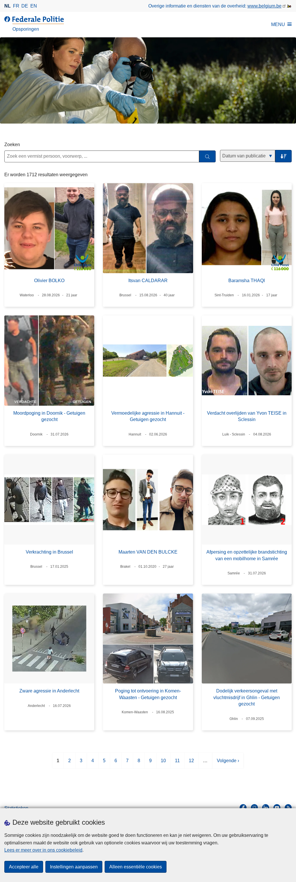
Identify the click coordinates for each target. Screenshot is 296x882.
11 (177, 763)
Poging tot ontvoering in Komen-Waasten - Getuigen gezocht (148, 694)
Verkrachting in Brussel (49, 552)
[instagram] (254, 807)
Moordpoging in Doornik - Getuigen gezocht (49, 416)
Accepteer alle (23, 866)
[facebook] (243, 807)
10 (163, 763)
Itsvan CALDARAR (148, 280)
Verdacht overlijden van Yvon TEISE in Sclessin (246, 416)
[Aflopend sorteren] (283, 156)
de (24, 5)
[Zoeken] (207, 156)
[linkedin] (265, 807)
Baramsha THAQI (246, 280)
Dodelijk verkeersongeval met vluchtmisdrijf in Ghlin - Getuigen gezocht (246, 697)
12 (191, 763)
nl (7, 5)
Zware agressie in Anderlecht (49, 690)
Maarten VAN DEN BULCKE (148, 552)
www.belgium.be (264, 5)
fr (16, 5)
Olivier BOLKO (49, 280)
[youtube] (276, 807)
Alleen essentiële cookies (135, 866)
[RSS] (288, 807)
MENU (278, 24)
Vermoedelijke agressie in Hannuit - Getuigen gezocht (147, 416)
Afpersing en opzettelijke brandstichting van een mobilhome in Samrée (246, 555)
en (33, 5)
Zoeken (12, 144)
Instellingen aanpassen (74, 866)
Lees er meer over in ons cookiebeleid (43, 850)
